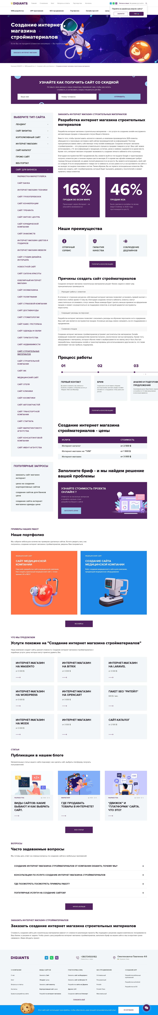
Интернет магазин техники (32, 190)
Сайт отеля (23, 384)
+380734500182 (89, 956)
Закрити (120, 14)
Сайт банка (23, 183)
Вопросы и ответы (63, 3)
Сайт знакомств (26, 233)
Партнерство (77, 3)
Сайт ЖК (21, 371)
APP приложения (36, 11)
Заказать (44, 975)
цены (44, 980)
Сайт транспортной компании (28, 413)
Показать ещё (79, 1000)
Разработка (50, 994)
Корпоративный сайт (28, 137)
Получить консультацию (102, 264)
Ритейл (99, 984)
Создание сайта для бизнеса (45, 66)
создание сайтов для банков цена (31, 494)
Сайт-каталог (23, 150)
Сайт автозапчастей (28, 405)
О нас (13, 975)
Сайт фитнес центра (28, 217)
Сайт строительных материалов (28, 352)
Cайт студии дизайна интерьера (29, 258)
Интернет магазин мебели (31, 250)
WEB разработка (17, 11)
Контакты (88, 3)
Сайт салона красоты (29, 273)
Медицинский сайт (28, 377)
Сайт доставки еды (28, 310)
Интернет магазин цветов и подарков (32, 242)
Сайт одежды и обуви (29, 331)
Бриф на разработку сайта (20, 994)
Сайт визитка (24, 131)
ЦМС (72, 989)
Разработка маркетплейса (31, 176)
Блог (52, 3)
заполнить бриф (71, 511)
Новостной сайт (26, 267)
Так (135, 14)
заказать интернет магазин (25, 53)
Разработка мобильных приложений (133, 976)
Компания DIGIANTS (16, 66)
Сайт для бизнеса (26, 169)
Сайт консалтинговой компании (29, 439)
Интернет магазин (26, 144)
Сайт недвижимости (28, 344)
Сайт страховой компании (32, 304)
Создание (78, 994)
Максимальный (102, 994)
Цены (107, 11)
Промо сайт (23, 157)
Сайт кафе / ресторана (29, 324)
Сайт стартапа (25, 421)
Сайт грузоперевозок (29, 196)
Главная (34, 3)
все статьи (79, 830)
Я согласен (128, 1010)
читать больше (79, 907)
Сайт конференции (27, 203)
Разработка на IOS (131, 987)
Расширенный (101, 980)
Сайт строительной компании (28, 362)
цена (49, 989)
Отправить (119, 97)
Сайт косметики (26, 398)
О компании (44, 3)
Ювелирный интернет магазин (29, 282)
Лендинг (21, 124)
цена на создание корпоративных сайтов (28, 485)
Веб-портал (22, 163)
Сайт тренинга (25, 210)
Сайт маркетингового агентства (29, 429)
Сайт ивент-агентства (29, 447)
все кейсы (79, 624)
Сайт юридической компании (28, 225)
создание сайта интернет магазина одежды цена (29, 503)
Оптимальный (101, 975)
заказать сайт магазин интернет (28, 476)
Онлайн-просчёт (92, 11)
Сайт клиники (25, 391)
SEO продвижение (57, 11)
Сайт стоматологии (28, 317)
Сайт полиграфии (27, 297)
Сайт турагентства (27, 337)
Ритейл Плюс (101, 989)
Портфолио (74, 11)
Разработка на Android (132, 982)
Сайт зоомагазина (27, 290)
